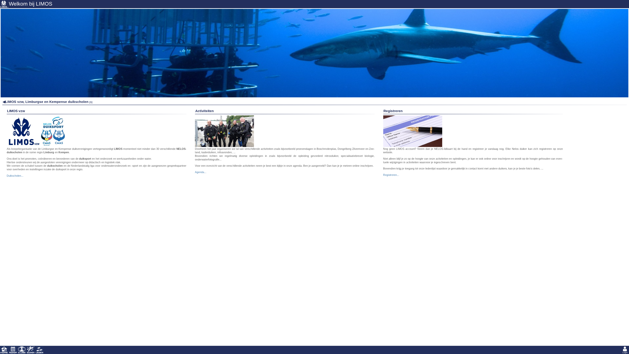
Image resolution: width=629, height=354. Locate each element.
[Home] (4, 350)
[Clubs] (22, 350)
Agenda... (200, 172)
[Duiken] (31, 350)
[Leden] (39, 350)
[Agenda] (13, 350)
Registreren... (391, 175)
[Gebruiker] (625, 350)
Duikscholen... (15, 175)
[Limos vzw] (36, 117)
